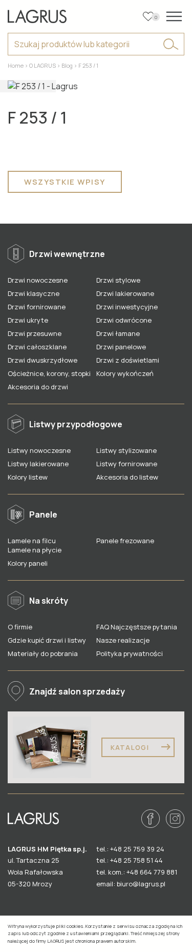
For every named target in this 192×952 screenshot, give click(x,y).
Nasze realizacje (123, 640)
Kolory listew (28, 477)
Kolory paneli (28, 563)
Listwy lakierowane (38, 463)
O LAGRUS (42, 65)
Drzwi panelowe (121, 346)
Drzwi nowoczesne (38, 280)
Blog (67, 65)
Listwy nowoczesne (39, 450)
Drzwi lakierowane (125, 293)
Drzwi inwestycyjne (127, 306)
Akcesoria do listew (127, 477)
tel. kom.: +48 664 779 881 (136, 872)
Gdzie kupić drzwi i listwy (47, 640)
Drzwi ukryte (28, 320)
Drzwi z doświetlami (127, 360)
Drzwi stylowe (118, 280)
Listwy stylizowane (126, 450)
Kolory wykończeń (125, 373)
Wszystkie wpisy (64, 181)
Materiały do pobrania (43, 653)
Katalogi (131, 747)
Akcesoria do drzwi (38, 386)
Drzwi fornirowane (37, 306)
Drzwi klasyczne (33, 293)
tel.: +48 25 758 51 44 (129, 860)
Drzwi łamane (118, 333)
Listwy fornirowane (126, 463)
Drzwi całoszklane (37, 346)
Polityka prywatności (129, 653)
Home (16, 65)
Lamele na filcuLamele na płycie (34, 545)
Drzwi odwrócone (124, 320)
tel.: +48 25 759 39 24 (130, 849)
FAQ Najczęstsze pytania (136, 626)
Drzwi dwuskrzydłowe (42, 360)
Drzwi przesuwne (34, 333)
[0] (148, 16)
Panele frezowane (125, 540)
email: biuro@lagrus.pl (130, 883)
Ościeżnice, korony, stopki (49, 373)
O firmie (20, 626)
